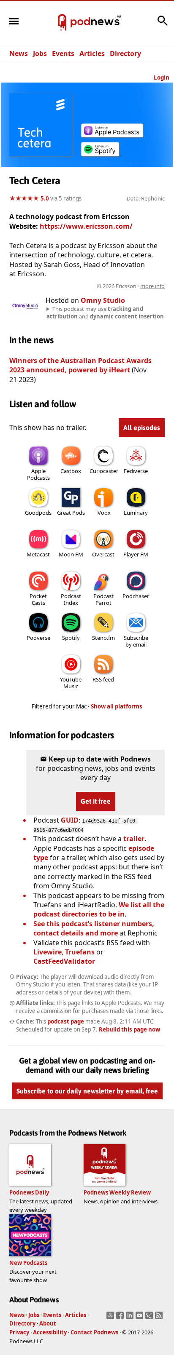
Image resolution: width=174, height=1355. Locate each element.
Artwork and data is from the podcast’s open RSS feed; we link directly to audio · (88, 286)
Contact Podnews (94, 1332)
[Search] (162, 24)
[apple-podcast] (112, 134)
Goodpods (38, 512)
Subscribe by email (136, 641)
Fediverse (136, 471)
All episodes (141, 427)
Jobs (40, 53)
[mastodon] (111, 1318)
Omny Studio (103, 300)
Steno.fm (103, 637)
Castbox (70, 471)
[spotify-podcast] (100, 156)
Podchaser (135, 596)
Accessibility (50, 1332)
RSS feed (103, 679)
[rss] (160, 1318)
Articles (92, 53)
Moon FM (71, 554)
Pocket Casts (38, 599)
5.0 (45, 198)
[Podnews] (62, 22)
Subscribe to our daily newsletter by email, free (87, 1091)
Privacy (19, 1332)
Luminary (136, 512)
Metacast (38, 554)
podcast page (65, 1021)
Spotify (71, 637)
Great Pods (71, 512)
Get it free (96, 801)
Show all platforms (116, 706)
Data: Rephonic (146, 198)
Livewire (47, 952)
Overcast (103, 554)
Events (63, 53)
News (18, 53)
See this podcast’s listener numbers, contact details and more (93, 928)
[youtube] (140, 1318)
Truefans (80, 952)
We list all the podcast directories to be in (98, 909)
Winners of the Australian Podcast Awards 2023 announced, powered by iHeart (80, 365)
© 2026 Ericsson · (131, 286)
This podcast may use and (105, 312)
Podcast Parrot (103, 599)
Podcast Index (71, 599)
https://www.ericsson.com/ (86, 226)
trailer (133, 838)
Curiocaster (104, 471)
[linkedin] (131, 1318)
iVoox (103, 512)
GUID (70, 820)
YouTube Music (71, 683)
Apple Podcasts (38, 474)
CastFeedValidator (64, 961)
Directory (125, 53)
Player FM (135, 554)
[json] (150, 1318)
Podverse (38, 637)
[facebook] (121, 1318)
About (47, 1323)
